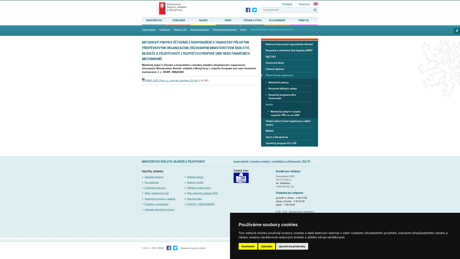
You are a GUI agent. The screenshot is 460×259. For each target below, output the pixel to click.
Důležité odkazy (195, 177)
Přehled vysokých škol (199, 188)
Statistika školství (154, 177)
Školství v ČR (180, 29)
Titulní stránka (149, 29)
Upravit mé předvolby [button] (292, 246)
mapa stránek (241, 161)
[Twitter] (254, 10)
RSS (304, 161)
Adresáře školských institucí (159, 209)
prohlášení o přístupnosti (286, 161)
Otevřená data (194, 198)
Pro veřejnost (151, 182)
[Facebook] (248, 10)
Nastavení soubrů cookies (193, 248)
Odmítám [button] (266, 246)
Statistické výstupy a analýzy (160, 198)
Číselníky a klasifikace (156, 204)
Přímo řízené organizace (225, 29)
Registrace (304, 4)
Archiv (243, 29)
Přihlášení (287, 4)
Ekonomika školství (199, 29)
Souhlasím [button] (248, 246)
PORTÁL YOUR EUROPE (200, 204)
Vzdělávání (164, 29)
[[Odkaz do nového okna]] (241, 182)
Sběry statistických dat (157, 193)
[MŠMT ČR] (173, 8)
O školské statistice (155, 188)
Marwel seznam (457, 31)
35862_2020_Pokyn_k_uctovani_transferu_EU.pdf (171, 80)
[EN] (315, 4)
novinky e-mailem (260, 161)
